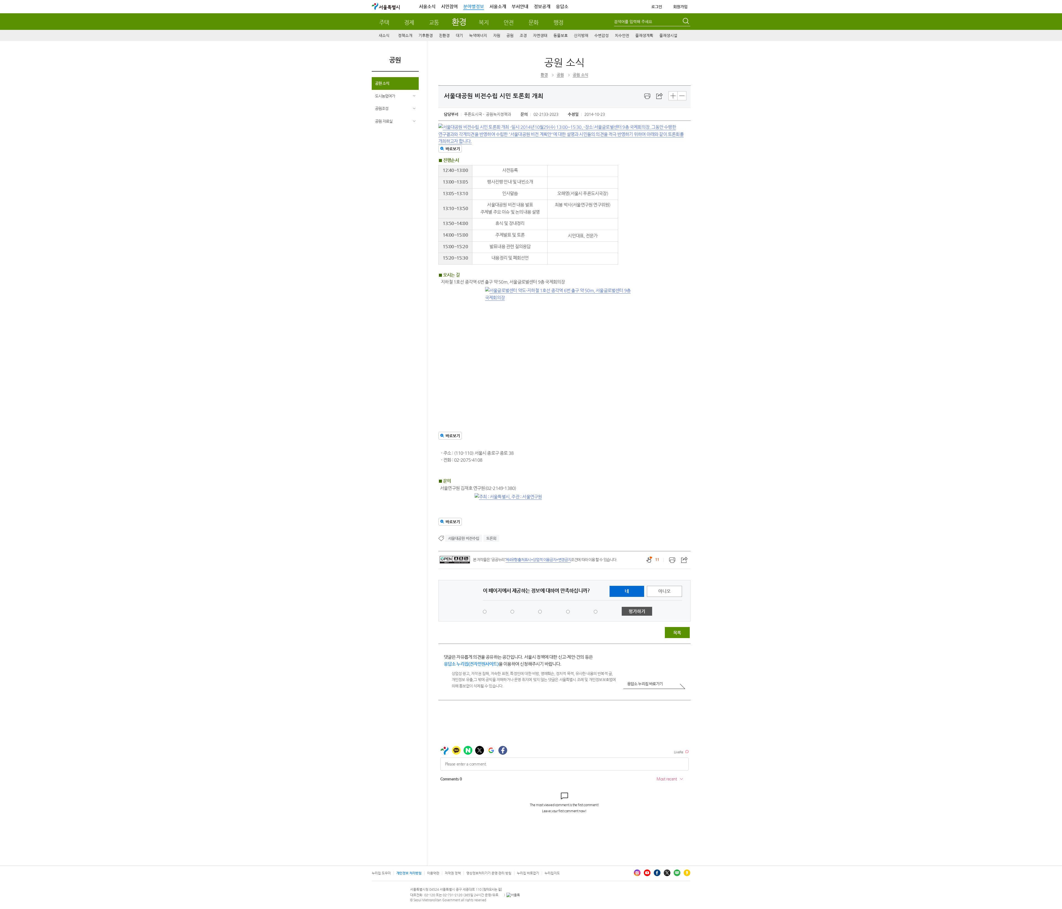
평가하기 (637, 611)
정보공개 (542, 6)
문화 (533, 22)
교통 (434, 22)
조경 (523, 35)
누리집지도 (552, 873)
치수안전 (622, 35)
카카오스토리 (687, 872)
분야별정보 (473, 6)
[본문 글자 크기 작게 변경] (681, 95)
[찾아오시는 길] (492, 889)
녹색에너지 (478, 35)
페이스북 (657, 872)
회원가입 (680, 6)
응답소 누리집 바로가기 (645, 683)
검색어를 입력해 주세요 (633, 21)
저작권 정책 (453, 873)
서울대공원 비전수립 (463, 538)
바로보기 (453, 149)
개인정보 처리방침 (408, 873)
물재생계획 (644, 35)
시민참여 (449, 6)
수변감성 (601, 35)
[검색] (686, 22)
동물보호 (560, 35)
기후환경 (425, 35)
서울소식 (427, 6)
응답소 (562, 6)
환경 (459, 22)
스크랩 (659, 96)
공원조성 (381, 108)
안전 (509, 22)
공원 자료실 (383, 121)
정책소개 (405, 35)
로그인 (656, 6)
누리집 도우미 (381, 873)
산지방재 (581, 35)
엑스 (667, 872)
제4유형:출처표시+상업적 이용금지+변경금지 (538, 559)
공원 (510, 35)
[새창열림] (647, 96)
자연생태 (540, 35)
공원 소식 (382, 83)
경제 (409, 22)
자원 (496, 35)
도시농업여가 (385, 96)
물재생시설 (668, 35)
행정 (558, 22)
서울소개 (498, 6)
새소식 (384, 35)
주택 (384, 22)
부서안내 (520, 6)
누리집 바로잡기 (528, 873)
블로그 (677, 872)
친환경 (444, 35)
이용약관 (433, 873)
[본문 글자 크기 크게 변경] (673, 95)
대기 (459, 35)
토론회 (491, 538)
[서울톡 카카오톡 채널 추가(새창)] (513, 895)
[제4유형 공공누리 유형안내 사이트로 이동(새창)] (455, 559)
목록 (677, 632)
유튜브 (647, 872)
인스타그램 (637, 872)
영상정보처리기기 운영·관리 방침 (488, 873)
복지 (484, 22)
